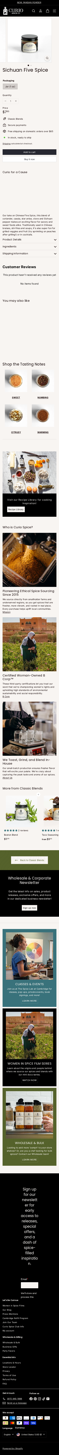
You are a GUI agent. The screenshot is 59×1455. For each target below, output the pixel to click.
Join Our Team (10, 1322)
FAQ (5, 1383)
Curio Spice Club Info (13, 1326)
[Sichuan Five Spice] (29, 186)
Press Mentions (10, 1314)
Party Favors (9, 1351)
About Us (7, 777)
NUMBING (43, 397)
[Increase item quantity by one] (16, 101)
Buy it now (29, 159)
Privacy (6, 1371)
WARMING (43, 432)
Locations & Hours (12, 1362)
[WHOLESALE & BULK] (29, 1115)
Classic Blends (31, 788)
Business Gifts (10, 1347)
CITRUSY (16, 432)
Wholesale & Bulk (11, 1342)
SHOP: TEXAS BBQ (29, 2)
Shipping (6, 143)
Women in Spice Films (13, 1305)
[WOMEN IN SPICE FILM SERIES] (29, 1035)
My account (8, 1330)
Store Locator (9, 1367)
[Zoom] (47, 58)
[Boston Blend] (21, 818)
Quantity (7, 95)
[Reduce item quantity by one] (5, 101)
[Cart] (47, 11)
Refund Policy (9, 1379)
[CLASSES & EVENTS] (29, 956)
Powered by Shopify (13, 1448)
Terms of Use (9, 1375)
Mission (6, 612)
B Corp (6, 696)
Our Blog (7, 1310)
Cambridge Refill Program (15, 1318)
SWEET (16, 397)
